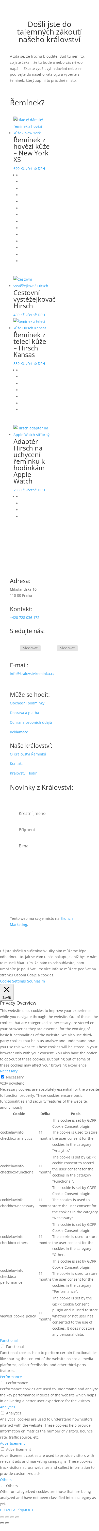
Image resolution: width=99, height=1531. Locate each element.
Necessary (15, 1077)
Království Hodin (24, 773)
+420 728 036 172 (24, 617)
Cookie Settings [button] (13, 981)
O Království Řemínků (28, 754)
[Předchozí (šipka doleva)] (2, 1523)
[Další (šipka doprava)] (7, 1523)
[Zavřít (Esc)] (17, 1517)
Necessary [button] (9, 1071)
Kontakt (16, 763)
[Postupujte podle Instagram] (51, 648)
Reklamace (19, 732)
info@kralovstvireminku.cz (32, 673)
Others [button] (6, 1479)
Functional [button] (9, 1340)
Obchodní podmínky (27, 703)
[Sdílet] (12, 1517)
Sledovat (30, 648)
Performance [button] (11, 1376)
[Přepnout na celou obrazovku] (7, 1517)
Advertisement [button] (12, 1443)
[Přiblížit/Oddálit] (2, 1517)
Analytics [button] (7, 1407)
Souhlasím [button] (36, 981)
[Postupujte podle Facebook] (14, 648)
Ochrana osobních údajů (31, 722)
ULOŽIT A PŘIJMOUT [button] (17, 1509)
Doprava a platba (24, 712)
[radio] (35, 175)
